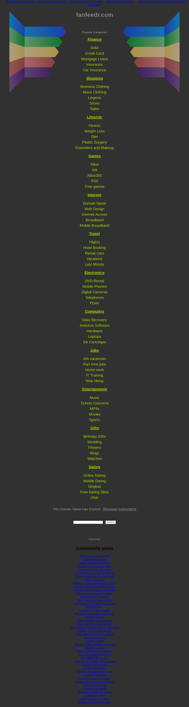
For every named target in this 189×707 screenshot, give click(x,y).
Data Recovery (94, 320)
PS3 (94, 181)
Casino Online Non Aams (94, 630)
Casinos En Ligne (94, 685)
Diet (94, 137)
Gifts (94, 428)
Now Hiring (94, 381)
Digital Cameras (95, 292)
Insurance (94, 64)
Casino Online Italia (94, 664)
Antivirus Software (94, 325)
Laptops (94, 336)
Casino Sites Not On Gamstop (94, 576)
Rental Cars (94, 253)
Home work (94, 370)
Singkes (94, 486)
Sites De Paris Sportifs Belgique (94, 644)
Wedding (94, 442)
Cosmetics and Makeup (94, 148)
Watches (94, 459)
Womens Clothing (94, 87)
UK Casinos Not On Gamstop (94, 573)
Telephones (94, 298)
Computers (94, 311)
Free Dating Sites (94, 492)
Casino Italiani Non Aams (94, 562)
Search (110, 522)
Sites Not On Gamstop (94, 596)
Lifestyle (94, 117)
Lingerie (94, 98)
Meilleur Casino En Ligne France (94, 583)
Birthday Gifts (94, 436)
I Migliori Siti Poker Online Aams (94, 661)
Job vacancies (94, 359)
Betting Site (94, 607)
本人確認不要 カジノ (94, 658)
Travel (94, 234)
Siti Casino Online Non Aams (94, 634)
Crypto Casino (94, 641)
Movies (94, 414)
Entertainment (94, 389)
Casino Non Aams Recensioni (94, 681)
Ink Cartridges (94, 342)
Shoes (94, 103)
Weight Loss (94, 131)
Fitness (94, 126)
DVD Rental (94, 281)
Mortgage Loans (94, 59)
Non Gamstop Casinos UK (94, 600)
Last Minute (94, 264)
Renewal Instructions (119, 509)
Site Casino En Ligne (95, 698)
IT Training (94, 375)
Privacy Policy (94, 539)
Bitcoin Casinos (94, 637)
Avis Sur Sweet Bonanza (94, 654)
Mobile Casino (94, 647)
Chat (94, 498)
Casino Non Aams (94, 559)
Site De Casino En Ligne (94, 678)
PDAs (94, 303)
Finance (95, 39)
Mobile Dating (94, 481)
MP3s (94, 409)
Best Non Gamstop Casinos (94, 593)
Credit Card (94, 53)
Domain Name (94, 203)
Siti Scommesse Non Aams (94, 671)
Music (94, 398)
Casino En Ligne (95, 668)
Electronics (94, 273)
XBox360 (94, 175)
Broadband (95, 220)
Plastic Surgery (94, 142)
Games (94, 156)
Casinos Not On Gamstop (94, 566)
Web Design (94, 209)
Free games (94, 187)
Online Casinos (94, 579)
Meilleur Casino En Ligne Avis (94, 613)
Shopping (94, 78)
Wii (94, 170)
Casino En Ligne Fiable (94, 610)
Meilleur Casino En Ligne (94, 692)
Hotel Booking (94, 248)
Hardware (94, 331)
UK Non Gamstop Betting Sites (94, 586)
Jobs (94, 350)
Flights (94, 242)
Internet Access (94, 214)
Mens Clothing (94, 92)
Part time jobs (94, 364)
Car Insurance (94, 70)
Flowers (94, 447)
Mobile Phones (95, 286)
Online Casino (94, 617)
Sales (94, 109)
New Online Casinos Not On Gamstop (94, 627)
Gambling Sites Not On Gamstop (94, 590)
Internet (94, 195)
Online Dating (94, 475)
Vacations (94, 259)
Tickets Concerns (94, 403)
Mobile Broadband (94, 225)
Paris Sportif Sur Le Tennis (94, 651)
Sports (94, 420)
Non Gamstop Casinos (94, 556)
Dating (94, 467)
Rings (94, 453)
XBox (94, 164)
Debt (94, 48)
